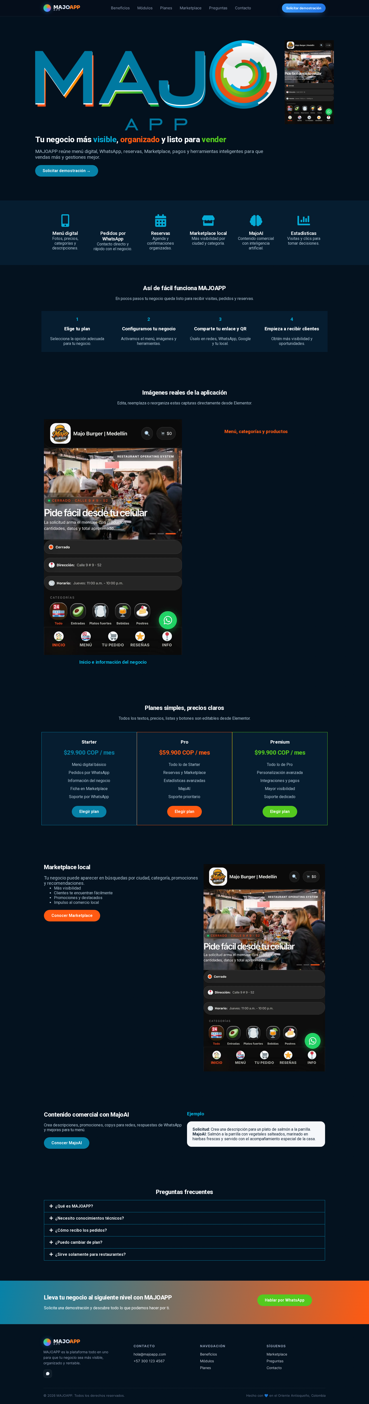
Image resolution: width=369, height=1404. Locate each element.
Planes (166, 8)
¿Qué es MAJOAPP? (74, 1206)
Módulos (145, 8)
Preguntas (218, 8)
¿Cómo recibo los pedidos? (81, 1230)
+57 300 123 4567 (149, 1361)
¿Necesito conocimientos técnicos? (89, 1218)
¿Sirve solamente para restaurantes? (90, 1254)
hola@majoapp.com (150, 1354)
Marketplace (191, 8)
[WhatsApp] (47, 1373)
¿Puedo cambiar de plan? (78, 1242)
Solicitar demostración (303, 8)
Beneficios (120, 8)
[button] (184, 1206)
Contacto (243, 8)
